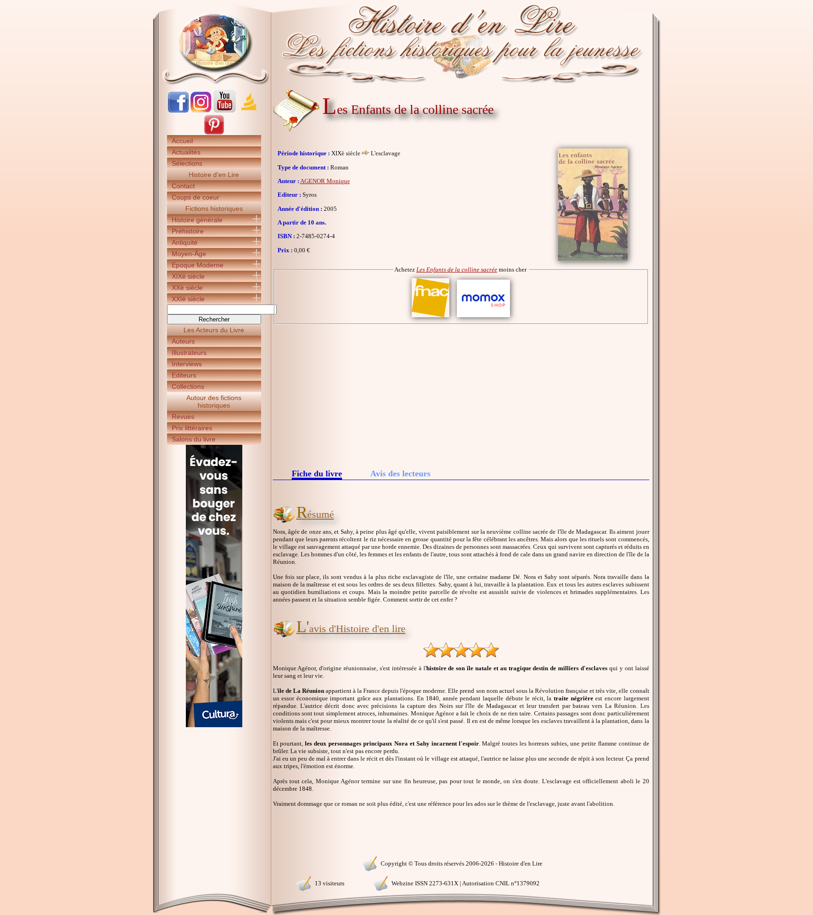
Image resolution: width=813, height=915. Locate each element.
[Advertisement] (461, 395)
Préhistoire (188, 231)
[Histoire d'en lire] (406, 42)
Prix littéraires (192, 428)
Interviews (187, 364)
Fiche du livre (317, 474)
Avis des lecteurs (400, 473)
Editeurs (184, 375)
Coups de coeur (195, 197)
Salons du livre (193, 439)
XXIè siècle (188, 299)
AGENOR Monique (325, 181)
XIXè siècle (188, 276)
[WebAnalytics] (213, 862)
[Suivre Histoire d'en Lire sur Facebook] (178, 110)
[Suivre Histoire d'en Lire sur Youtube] (224, 110)
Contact (183, 186)
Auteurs (183, 341)
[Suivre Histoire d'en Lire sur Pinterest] (214, 132)
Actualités (186, 152)
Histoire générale (197, 220)
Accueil (182, 140)
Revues (183, 416)
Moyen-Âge (189, 253)
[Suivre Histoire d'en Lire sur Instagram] (201, 110)
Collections (188, 386)
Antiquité (185, 242)
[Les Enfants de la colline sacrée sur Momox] (483, 317)
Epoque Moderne (197, 265)
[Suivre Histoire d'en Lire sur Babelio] (249, 110)
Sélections (187, 163)
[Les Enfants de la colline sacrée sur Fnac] (430, 317)
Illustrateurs (189, 352)
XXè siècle (187, 287)
